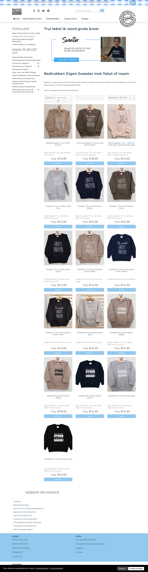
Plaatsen (80, 548)
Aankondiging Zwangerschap (23, 78)
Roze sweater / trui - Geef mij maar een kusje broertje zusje (121, 144)
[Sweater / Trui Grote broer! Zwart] (58, 248)
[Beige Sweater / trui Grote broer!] (58, 121)
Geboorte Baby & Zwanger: (22, 57)
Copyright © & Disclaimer (25, 526)
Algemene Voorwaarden (24, 512)
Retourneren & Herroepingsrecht (28, 508)
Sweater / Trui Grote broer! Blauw (90, 207)
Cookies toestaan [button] (136, 568)
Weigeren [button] (122, 568)
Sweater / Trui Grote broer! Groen (121, 207)
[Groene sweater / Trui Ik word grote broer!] (90, 121)
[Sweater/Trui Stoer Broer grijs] (121, 374)
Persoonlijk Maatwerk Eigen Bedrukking (22, 40)
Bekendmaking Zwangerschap (23, 87)
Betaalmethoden (21, 505)
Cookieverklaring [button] (42, 568)
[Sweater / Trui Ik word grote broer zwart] (58, 311)
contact (68, 90)
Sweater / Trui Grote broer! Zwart (58, 270)
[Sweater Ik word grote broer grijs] (90, 311)
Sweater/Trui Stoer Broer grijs (121, 396)
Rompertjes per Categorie (22, 66)
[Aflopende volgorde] (58, 101)
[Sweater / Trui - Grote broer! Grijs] (58, 184)
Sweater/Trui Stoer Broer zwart (58, 459)
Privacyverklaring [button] (56, 568)
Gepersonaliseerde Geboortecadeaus (26, 75)
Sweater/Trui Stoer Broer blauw (90, 397)
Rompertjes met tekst (86, 540)
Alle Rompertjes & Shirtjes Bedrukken (26, 60)
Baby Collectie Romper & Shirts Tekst (26, 33)
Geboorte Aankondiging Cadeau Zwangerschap (24, 82)
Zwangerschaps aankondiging (90, 544)
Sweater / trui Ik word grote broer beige (89, 270)
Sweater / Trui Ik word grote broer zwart (58, 333)
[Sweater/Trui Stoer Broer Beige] (121, 311)
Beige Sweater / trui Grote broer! (58, 144)
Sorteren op (50, 98)
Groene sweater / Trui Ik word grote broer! (89, 144)
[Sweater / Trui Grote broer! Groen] (121, 184)
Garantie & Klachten (22, 515)
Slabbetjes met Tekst (20, 69)
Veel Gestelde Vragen (23, 529)
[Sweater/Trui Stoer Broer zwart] (58, 437)
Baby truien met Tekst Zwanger (24, 72)
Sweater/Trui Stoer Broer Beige (121, 333)
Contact (17, 501)
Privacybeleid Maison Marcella (27, 522)
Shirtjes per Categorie (20, 63)
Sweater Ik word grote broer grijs (90, 333)
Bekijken (58, 163)
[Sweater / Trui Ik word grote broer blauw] (121, 248)
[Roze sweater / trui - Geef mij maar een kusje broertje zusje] (121, 121)
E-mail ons (17, 556)
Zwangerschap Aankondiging (23, 36)
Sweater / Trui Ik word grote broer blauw (121, 270)
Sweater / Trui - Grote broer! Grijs (58, 207)
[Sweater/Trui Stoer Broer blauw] (90, 374)
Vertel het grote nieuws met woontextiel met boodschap (23, 91)
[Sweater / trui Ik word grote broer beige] (90, 248)
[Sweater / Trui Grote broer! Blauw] (90, 184)
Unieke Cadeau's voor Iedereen (23, 44)
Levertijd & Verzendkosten (25, 519)
